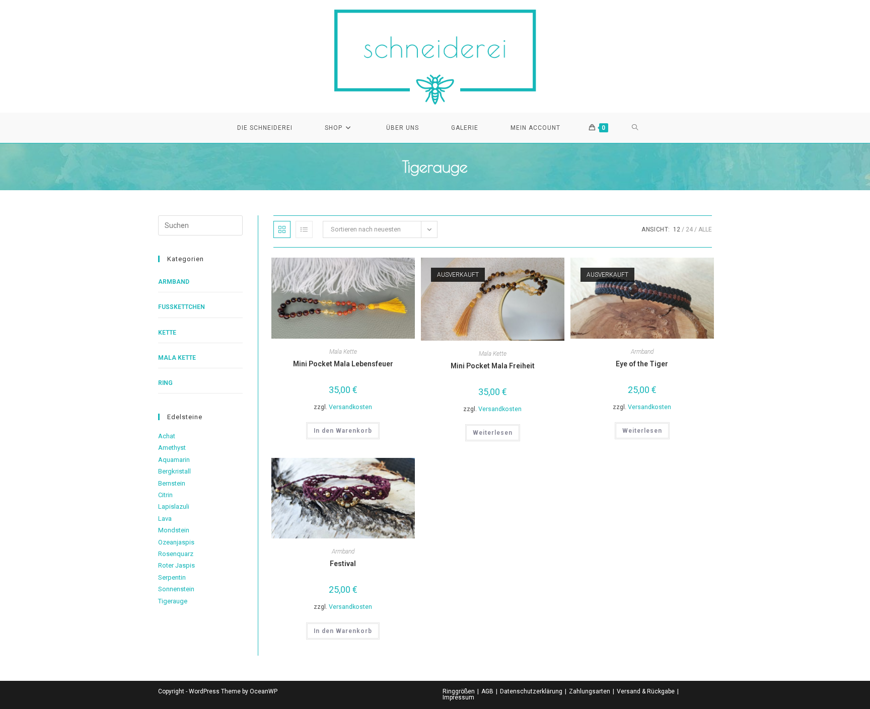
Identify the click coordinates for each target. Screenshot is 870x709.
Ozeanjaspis (176, 542)
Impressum (458, 697)
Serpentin (172, 577)
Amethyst (172, 447)
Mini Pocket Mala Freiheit (493, 366)
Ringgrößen (459, 691)
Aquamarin (174, 459)
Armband (642, 351)
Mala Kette (343, 351)
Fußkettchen (181, 306)
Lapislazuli (173, 506)
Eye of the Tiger (642, 364)
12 (676, 229)
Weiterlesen (493, 432)
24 (689, 229)
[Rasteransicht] (282, 229)
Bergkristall (174, 471)
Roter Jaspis (176, 565)
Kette (167, 332)
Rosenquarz (175, 554)
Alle (705, 229)
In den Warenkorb (343, 430)
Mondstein (173, 530)
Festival (343, 564)
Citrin (165, 495)
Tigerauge (172, 601)
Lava (165, 518)
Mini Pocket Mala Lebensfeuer (343, 364)
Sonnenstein (176, 589)
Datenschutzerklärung (531, 691)
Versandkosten (350, 407)
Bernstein (171, 483)
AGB (487, 691)
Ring (165, 382)
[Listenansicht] (304, 229)
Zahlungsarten (589, 691)
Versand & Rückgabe (646, 691)
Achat (166, 436)
